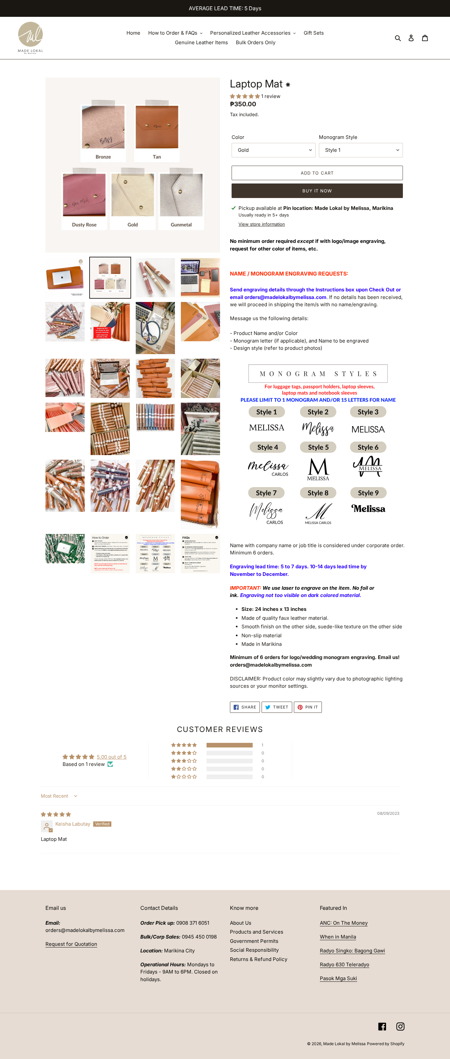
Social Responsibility (254, 950)
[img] (56, 814)
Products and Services (256, 932)
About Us (240, 923)
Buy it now (317, 190)
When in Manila (338, 937)
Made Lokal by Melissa (344, 1043)
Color (238, 137)
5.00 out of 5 (112, 757)
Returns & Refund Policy (258, 959)
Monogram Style (338, 137)
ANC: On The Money (344, 923)
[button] (245, 96)
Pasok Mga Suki (338, 978)
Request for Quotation (71, 944)
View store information (262, 224)
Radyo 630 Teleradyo (344, 964)
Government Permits (254, 941)
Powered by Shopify (386, 1043)
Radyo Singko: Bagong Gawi (352, 950)
